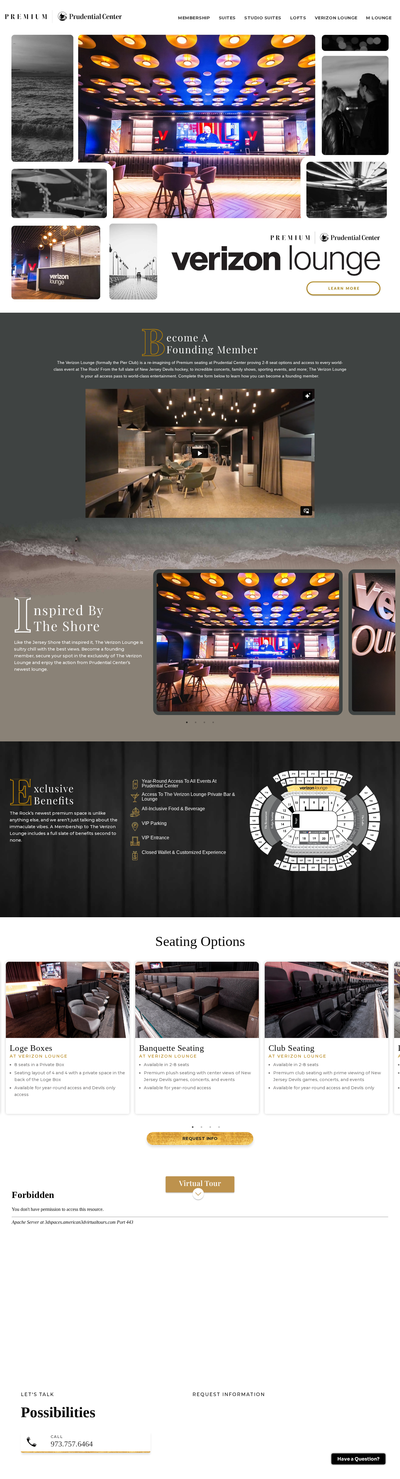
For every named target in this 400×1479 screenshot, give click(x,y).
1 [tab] (187, 722)
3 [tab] (204, 722)
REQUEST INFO (200, 1138)
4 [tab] (213, 722)
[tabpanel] (99, 623)
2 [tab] (196, 722)
